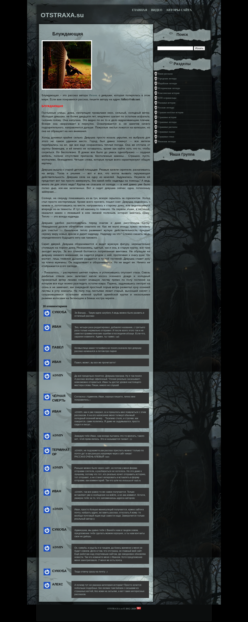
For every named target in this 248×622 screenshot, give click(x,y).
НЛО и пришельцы (167, 97)
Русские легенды (166, 107)
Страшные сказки (166, 131)
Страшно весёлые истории (170, 112)
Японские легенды (167, 141)
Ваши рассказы (165, 73)
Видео (156, 10)
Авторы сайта (179, 10)
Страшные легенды (167, 122)
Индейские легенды (167, 83)
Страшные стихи (166, 136)
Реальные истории (166, 102)
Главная (139, 10)
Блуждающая (67, 33)
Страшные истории (167, 117)
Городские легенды (167, 78)
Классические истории (168, 92)
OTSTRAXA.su (115, 608)
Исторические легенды (169, 88)
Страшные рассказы (167, 126)
